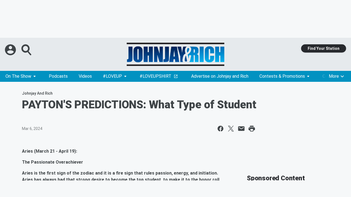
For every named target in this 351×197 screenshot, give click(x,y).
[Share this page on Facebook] (220, 128)
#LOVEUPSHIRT (155, 76)
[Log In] (11, 49)
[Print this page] (252, 128)
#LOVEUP (112, 76)
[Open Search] (26, 49)
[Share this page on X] (231, 128)
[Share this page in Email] (241, 128)
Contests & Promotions (282, 76)
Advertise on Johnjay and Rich (219, 76)
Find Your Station (323, 48)
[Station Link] (175, 54)
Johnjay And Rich (37, 93)
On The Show (18, 76)
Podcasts (58, 76)
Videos (85, 76)
